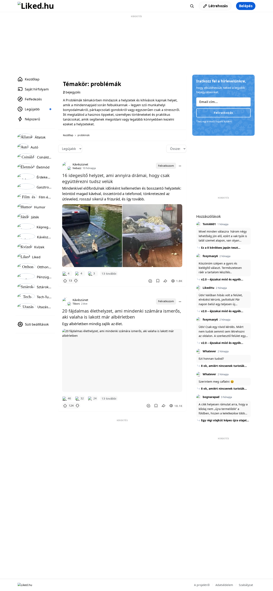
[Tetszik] (65, 280)
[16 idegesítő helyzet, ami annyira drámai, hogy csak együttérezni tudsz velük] (122, 235)
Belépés (245, 6)
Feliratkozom (166, 165)
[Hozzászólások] (150, 281)
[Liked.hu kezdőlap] (25, 585)
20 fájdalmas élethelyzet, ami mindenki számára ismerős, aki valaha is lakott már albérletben (121, 314)
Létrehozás (218, 6)
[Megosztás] (165, 281)
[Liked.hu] (36, 6)
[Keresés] (191, 6)
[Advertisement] (136, 43)
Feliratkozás (223, 113)
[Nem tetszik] (76, 280)
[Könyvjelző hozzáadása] (158, 280)
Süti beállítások (37, 324)
